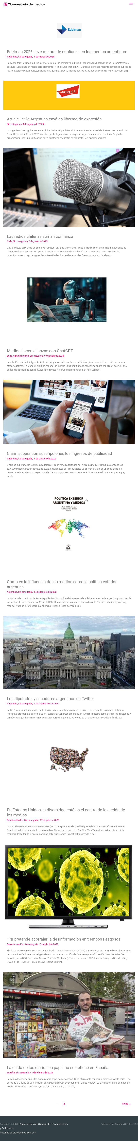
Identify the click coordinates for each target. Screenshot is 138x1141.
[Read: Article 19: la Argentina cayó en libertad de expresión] (69, 95)
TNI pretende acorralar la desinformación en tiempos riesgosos (63, 939)
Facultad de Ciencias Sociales (15, 1132)
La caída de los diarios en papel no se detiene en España (57, 1067)
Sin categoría (25, 56)
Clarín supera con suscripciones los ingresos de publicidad (59, 453)
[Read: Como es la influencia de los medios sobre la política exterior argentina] (69, 529)
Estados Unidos (15, 820)
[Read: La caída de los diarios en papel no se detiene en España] (69, 1015)
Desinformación (15, 944)
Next (126, 1103)
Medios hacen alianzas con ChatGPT (40, 351)
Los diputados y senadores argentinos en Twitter (50, 698)
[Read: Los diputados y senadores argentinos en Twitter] (69, 652)
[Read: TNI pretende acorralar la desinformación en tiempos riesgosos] (69, 886)
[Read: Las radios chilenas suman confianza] (69, 187)
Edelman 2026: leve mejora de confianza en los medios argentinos (66, 51)
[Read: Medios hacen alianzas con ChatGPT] (69, 303)
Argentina (12, 56)
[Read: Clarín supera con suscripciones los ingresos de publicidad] (69, 411)
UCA (34, 1132)
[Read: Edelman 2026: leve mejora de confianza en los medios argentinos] (69, 29)
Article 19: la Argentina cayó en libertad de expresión (54, 119)
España (11, 1072)
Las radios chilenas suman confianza (40, 236)
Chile (9, 241)
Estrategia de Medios (18, 355)
